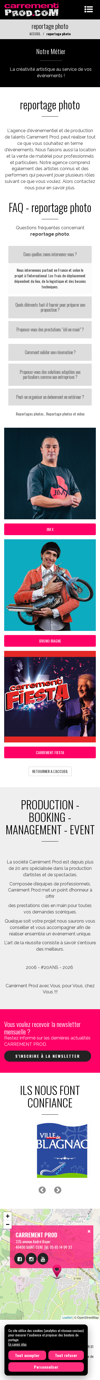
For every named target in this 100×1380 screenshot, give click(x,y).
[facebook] (19, 1259)
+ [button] (7, 1216)
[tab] (50, 254)
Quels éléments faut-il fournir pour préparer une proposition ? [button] (50, 307)
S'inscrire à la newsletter (47, 1056)
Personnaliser (46, 1367)
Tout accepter (27, 1355)
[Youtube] (43, 1259)
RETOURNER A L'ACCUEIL (50, 771)
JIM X (50, 529)
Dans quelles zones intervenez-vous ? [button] (50, 254)
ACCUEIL (35, 33)
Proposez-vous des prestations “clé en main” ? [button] (50, 329)
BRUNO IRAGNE (50, 641)
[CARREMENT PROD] (32, 9)
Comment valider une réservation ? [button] (50, 352)
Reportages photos (30, 414)
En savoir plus (17, 1344)
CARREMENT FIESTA (50, 752)
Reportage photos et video (65, 414)
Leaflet (67, 1317)
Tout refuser (66, 1355)
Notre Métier (51, 51)
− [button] (7, 1224)
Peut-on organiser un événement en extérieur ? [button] (50, 397)
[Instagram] (31, 1259)
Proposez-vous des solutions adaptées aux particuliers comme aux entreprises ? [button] (50, 374)
